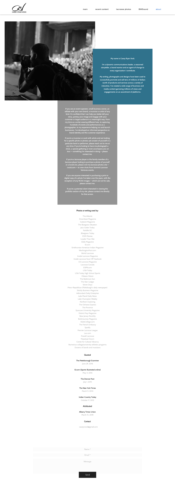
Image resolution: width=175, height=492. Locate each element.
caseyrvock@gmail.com (88, 427)
